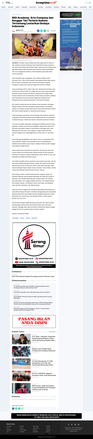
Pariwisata (22, 431)
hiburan (22, 218)
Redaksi (68, 429)
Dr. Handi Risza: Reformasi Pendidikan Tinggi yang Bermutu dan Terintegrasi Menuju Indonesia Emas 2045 (31, 287)
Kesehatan (40, 7)
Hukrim (17, 7)
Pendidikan (56, 7)
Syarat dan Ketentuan (77, 427)
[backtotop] (46, 435)
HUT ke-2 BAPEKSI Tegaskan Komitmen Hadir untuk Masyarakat (44, 374)
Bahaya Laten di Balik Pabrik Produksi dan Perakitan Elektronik (43, 350)
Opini (8, 431)
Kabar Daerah (32, 7)
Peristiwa (3, 7)
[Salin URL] (48, 30)
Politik (69, 7)
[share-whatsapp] (44, 30)
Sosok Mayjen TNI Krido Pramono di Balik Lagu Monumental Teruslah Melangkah (33, 297)
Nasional (35, 429)
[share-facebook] (38, 30)
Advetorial (9, 426)
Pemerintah (24, 7)
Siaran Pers (10, 7)
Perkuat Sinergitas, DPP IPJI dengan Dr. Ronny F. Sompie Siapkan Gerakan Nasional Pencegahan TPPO (32, 309)
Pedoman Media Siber (76, 429)
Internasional (36, 428)
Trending (88, 2)
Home (13, 14)
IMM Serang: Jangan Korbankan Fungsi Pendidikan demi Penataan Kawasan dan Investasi (44, 387)
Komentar (53, 30)
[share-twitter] (41, 30)
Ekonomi (63, 7)
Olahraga (76, 7)
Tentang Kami (68, 427)
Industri (21, 428)
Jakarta (28, 218)
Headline (35, 347)
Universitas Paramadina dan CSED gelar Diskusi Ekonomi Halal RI (32, 292)
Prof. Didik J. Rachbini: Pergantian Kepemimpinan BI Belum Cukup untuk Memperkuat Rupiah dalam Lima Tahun (43, 338)
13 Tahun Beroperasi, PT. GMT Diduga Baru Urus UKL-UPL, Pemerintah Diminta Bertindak (42, 363)
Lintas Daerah (83, 7)
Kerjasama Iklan (73, 431)
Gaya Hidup (48, 7)
